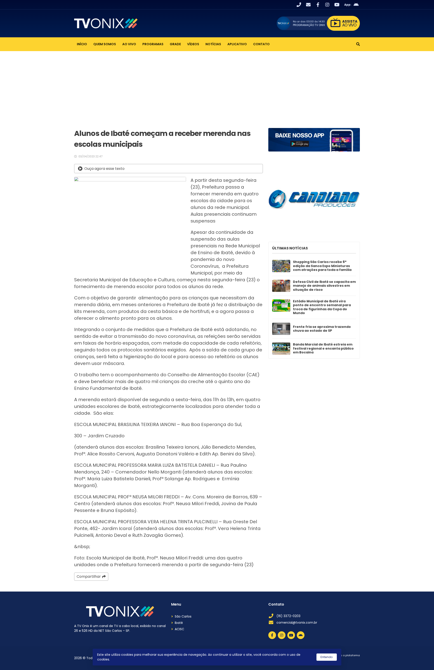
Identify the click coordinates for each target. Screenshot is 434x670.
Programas (152, 44)
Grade (175, 44)
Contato (261, 44)
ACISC (179, 629)
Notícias (213, 44)
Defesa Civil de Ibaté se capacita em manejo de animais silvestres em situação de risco (324, 286)
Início (82, 44)
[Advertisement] (217, 85)
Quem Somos (104, 44)
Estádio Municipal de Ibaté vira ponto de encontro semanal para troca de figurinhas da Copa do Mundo (322, 307)
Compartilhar (89, 576)
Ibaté (179, 622)
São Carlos (183, 616)
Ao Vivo (129, 44)
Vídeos (193, 44)
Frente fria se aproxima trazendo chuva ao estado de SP (322, 329)
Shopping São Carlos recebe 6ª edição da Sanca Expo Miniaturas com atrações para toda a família (322, 266)
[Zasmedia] (348, 661)
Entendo (327, 657)
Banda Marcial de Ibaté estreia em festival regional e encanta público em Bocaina (323, 349)
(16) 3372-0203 (288, 616)
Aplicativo (237, 44)
